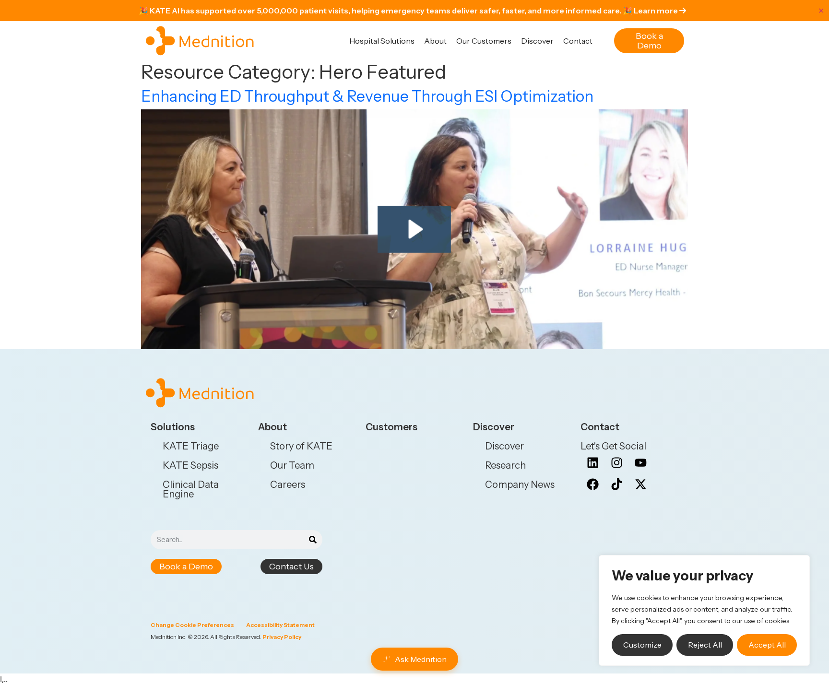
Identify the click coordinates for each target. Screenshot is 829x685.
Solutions (173, 427)
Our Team (292, 465)
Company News (520, 484)
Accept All (767, 645)
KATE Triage (191, 446)
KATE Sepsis (190, 465)
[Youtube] (640, 463)
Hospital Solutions (381, 41)
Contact (577, 41)
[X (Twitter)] (640, 484)
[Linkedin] (592, 463)
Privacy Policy (281, 636)
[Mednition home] (200, 41)
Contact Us (291, 566)
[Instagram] (616, 463)
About (435, 41)
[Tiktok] (616, 484)
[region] (704, 610)
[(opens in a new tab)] (414, 228)
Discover (537, 41)
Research (505, 465)
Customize (642, 645)
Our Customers (483, 41)
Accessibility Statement (280, 624)
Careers (287, 484)
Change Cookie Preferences (192, 624)
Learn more (656, 10)
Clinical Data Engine (191, 489)
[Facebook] (592, 484)
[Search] (312, 539)
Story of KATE (301, 446)
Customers (391, 427)
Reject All (705, 645)
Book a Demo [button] (649, 41)
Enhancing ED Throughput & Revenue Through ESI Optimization (367, 96)
